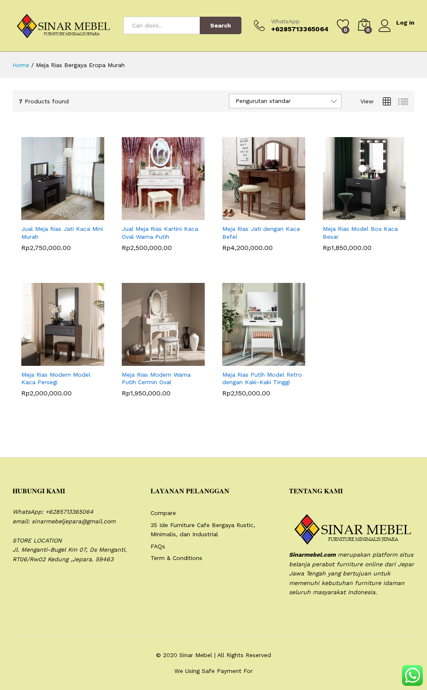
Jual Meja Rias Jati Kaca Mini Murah (62, 232)
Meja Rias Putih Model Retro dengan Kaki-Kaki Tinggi (262, 378)
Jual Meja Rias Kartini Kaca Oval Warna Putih (160, 232)
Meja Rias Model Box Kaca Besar (360, 232)
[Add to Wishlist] (81, 215)
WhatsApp (285, 21)
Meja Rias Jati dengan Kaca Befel (261, 232)
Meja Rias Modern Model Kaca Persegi (55, 378)
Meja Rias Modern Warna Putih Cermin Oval (156, 378)
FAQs (158, 546)
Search (220, 25)
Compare (163, 513)
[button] (42, 215)
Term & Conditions (176, 558)
